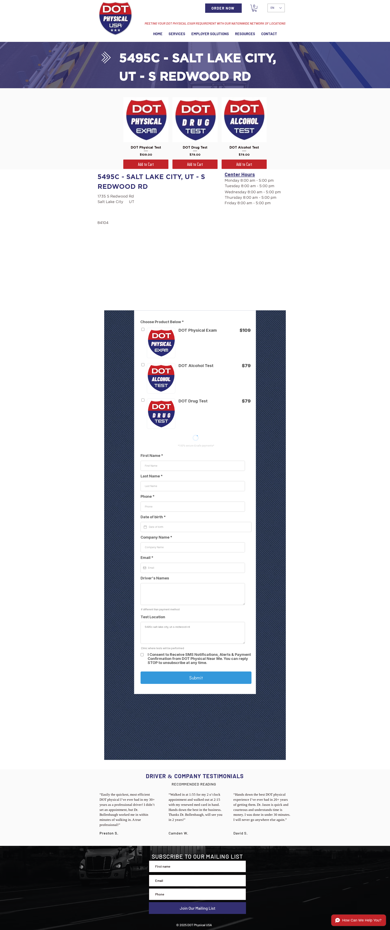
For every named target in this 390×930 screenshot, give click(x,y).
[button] (254, 8)
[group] (195, 133)
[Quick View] (145, 119)
